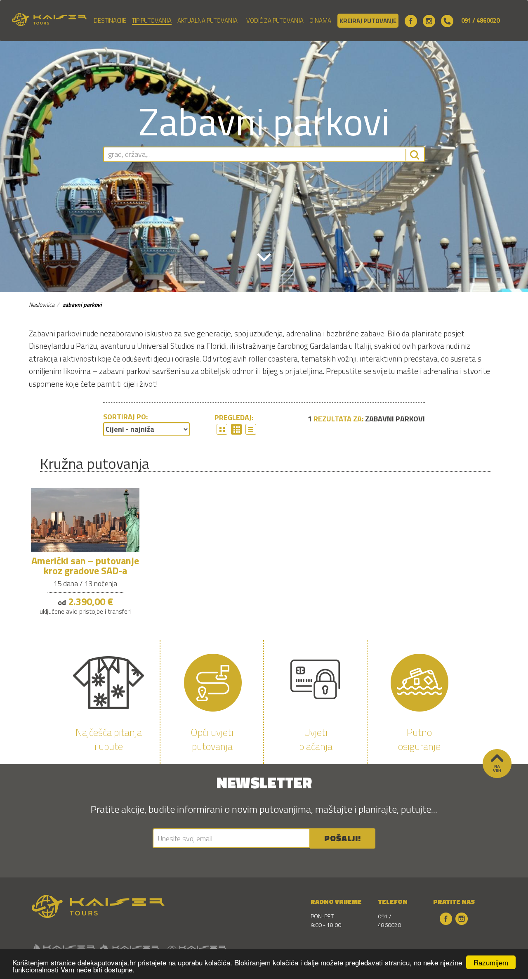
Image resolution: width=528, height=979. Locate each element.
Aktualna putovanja (207, 20)
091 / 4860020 (480, 20)
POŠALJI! (342, 838)
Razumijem (491, 962)
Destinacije (110, 20)
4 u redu (236, 429)
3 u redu (222, 429)
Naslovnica (41, 304)
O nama (320, 20)
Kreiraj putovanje (367, 21)
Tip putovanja (152, 20)
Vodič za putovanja (275, 20)
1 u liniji (250, 429)
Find (412, 155)
